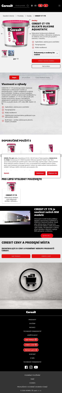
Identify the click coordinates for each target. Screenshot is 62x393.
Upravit (6, 173)
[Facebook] (26, 367)
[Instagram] (31, 367)
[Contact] (35, 6)
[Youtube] (35, 367)
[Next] (29, 33)
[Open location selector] (32, 6)
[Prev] (2, 33)
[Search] (28, 5)
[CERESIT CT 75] (11, 193)
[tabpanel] (31, 106)
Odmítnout (40, 173)
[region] (31, 166)
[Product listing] (46, 6)
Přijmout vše (52, 173)
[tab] (14, 77)
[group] (16, 39)
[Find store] (40, 6)
